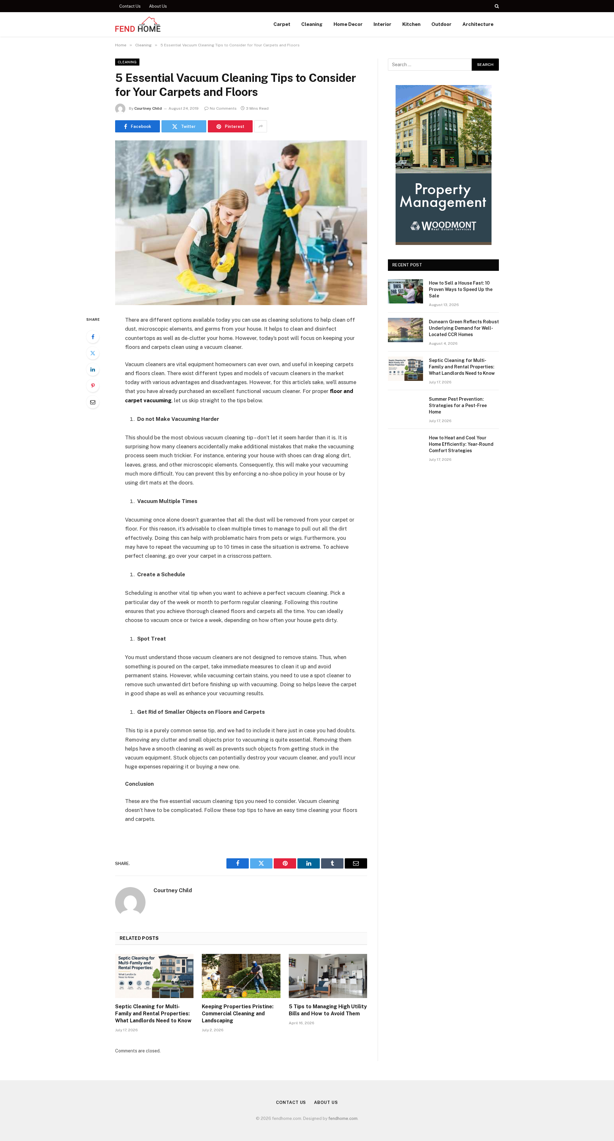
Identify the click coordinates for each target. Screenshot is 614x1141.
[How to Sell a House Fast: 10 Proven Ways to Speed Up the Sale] (405, 291)
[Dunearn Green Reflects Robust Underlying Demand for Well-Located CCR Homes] (405, 330)
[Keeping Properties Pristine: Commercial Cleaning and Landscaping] (241, 976)
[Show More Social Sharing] (260, 126)
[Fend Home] (138, 24)
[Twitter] (92, 353)
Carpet (281, 24)
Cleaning (312, 24)
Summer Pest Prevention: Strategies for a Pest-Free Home (458, 405)
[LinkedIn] (92, 369)
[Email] (92, 402)
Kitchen (411, 24)
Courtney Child (148, 108)
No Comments (223, 108)
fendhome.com (343, 1118)
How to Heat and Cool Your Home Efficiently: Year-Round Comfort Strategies (461, 444)
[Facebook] (92, 336)
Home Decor (348, 24)
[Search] (496, 6)
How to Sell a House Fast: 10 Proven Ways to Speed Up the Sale (460, 289)
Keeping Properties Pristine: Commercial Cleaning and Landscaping (237, 1013)
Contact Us (130, 6)
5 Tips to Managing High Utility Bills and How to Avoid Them (328, 1010)
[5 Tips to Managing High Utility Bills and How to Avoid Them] (328, 976)
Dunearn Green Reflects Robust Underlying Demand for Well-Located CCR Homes (464, 328)
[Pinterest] (92, 385)
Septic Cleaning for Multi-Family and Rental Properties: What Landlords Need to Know (153, 1013)
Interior (382, 24)
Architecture (477, 24)
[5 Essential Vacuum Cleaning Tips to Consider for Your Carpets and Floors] (241, 222)
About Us (158, 6)
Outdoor (441, 24)
